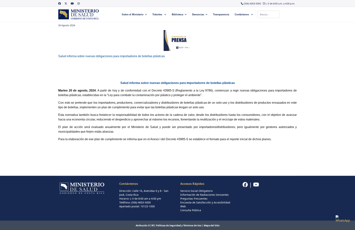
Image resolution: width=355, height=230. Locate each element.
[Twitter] (66, 3)
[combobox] (269, 14)
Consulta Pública (190, 210)
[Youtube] (72, 3)
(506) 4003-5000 (252, 3)
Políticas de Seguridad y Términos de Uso (178, 225)
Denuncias (198, 14)
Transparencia (221, 14)
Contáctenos (242, 14)
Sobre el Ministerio (132, 14)
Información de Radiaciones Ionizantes (204, 194)
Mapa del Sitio (211, 225)
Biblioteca (177, 14)
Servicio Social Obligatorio (196, 191)
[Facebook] (59, 3)
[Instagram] (78, 3)
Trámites (157, 14)
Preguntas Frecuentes (193, 198)
